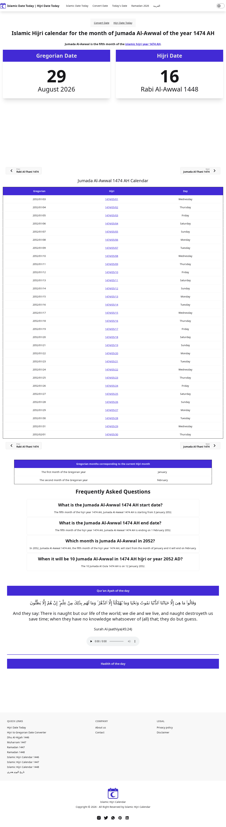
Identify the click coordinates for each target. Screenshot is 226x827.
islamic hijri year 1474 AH (142, 44)
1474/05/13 (111, 296)
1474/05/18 (111, 337)
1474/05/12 (111, 288)
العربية (156, 5)
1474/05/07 (111, 248)
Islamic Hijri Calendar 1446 (23, 757)
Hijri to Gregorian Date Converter (26, 732)
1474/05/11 (111, 280)
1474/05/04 (111, 223)
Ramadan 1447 (16, 747)
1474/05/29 (111, 426)
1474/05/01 (111, 199)
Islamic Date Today (77, 5)
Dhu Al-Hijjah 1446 (18, 737)
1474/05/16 (111, 321)
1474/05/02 (111, 207)
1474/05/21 (111, 361)
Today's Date (119, 5)
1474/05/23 (111, 377)
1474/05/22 (111, 369)
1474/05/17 (111, 329)
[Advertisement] (113, 125)
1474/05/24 (111, 385)
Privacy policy (165, 727)
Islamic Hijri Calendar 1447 (23, 762)
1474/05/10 (111, 272)
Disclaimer (163, 732)
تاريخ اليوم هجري (16, 772)
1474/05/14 (111, 304)
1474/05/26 (111, 402)
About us (100, 727)
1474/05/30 (111, 434)
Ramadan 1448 (16, 752)
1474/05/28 (111, 418)
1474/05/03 (111, 215)
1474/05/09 (111, 264)
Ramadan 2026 (140, 5)
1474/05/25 (111, 394)
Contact (99, 732)
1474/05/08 (111, 256)
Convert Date (100, 5)
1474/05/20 (111, 353)
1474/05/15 (111, 312)
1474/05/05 (111, 231)
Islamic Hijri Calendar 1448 (23, 767)
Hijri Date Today (123, 23)
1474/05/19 (111, 345)
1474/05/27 (111, 410)
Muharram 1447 (16, 742)
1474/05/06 (111, 239)
